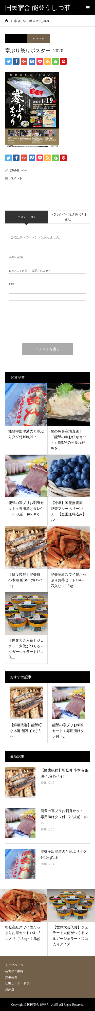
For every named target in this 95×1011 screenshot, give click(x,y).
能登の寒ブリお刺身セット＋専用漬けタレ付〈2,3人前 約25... (64, 817)
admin (24, 170)
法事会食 (11, 977)
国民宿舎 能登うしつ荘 (38, 7)
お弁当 (9, 989)
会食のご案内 (14, 971)
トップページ (14, 965)
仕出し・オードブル (18, 983)
